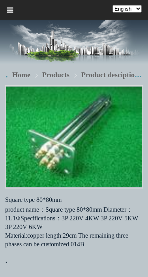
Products (56, 75)
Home (21, 75)
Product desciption (110, 75)
